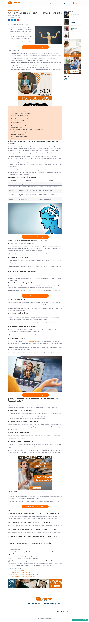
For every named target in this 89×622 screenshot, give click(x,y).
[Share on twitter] (12, 20)
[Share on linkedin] (15, 20)
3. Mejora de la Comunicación (17, 134)
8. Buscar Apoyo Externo (16, 127)
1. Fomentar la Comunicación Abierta (19, 115)
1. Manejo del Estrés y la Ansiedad (18, 131)
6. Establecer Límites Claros (17, 124)
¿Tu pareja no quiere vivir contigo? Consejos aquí (21, 572)
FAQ (68, 3)
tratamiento (28, 274)
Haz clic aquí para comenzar (27, 503)
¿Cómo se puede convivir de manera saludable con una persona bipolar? (25, 110)
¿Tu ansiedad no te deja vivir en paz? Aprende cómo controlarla (75, 35)
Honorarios (57, 3)
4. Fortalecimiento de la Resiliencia (19, 136)
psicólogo (18, 590)
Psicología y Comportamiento (20, 17)
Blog (64, 3)
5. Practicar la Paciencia (16, 122)
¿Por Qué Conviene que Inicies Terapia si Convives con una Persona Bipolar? (26, 129)
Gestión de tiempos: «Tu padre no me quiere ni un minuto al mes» (25, 574)
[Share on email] (18, 20)
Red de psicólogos (47, 3)
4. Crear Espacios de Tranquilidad (18, 120)
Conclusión (12, 138)
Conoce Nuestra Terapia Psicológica (35, 47)
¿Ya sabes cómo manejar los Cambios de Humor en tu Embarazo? (25, 578)
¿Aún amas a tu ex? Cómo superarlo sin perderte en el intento (75, 28)
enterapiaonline (11, 590)
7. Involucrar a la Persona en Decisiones (19, 126)
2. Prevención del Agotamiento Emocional (20, 133)
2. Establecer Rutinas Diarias (17, 117)
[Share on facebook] (9, 20)
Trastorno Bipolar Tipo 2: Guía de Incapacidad (21, 571)
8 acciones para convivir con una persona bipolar (20, 113)
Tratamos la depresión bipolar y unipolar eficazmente (23, 576)
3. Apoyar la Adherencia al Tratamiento (19, 118)
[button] (77, 3)
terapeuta (32, 341)
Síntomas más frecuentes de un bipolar (19, 111)
